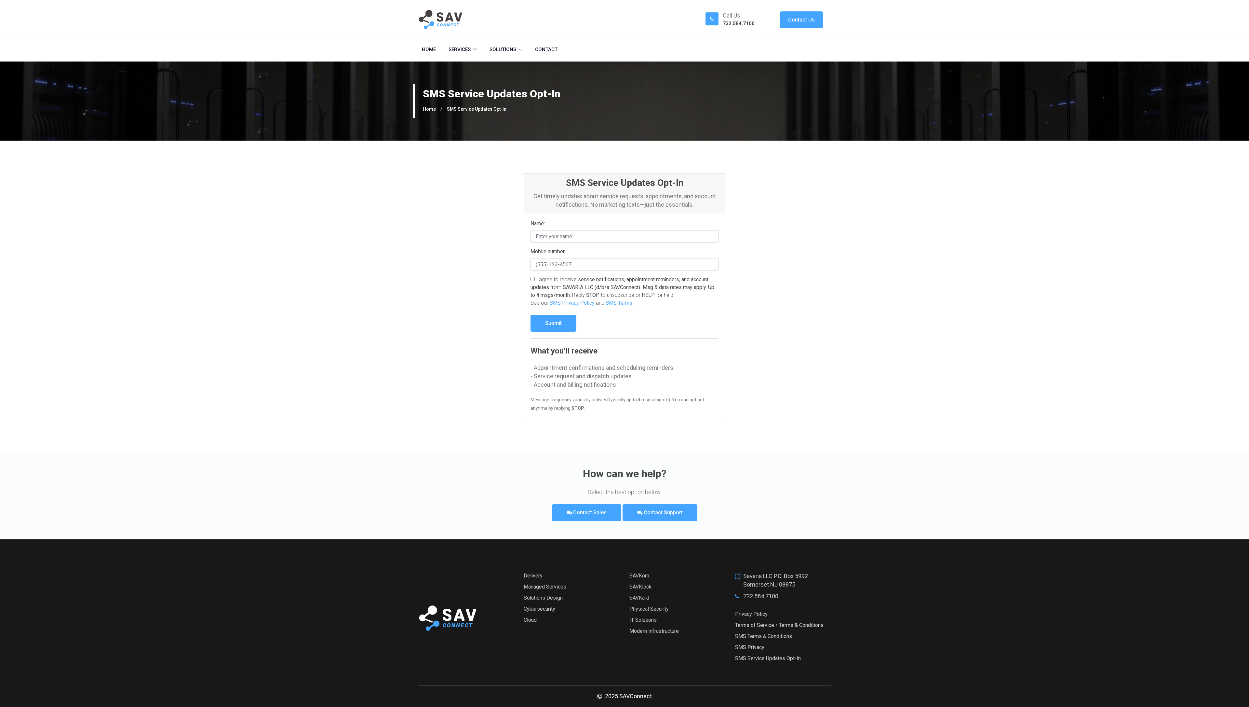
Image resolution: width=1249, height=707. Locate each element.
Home (429, 49)
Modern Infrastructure (654, 631)
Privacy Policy (751, 614)
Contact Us (801, 20)
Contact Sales (589, 512)
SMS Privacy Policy (572, 303)
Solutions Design (543, 598)
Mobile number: (548, 251)
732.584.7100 (739, 23)
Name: (537, 223)
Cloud (530, 620)
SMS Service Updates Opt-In (476, 109)
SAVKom (639, 576)
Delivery (533, 576)
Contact (546, 49)
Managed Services (545, 587)
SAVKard (639, 598)
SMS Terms (619, 303)
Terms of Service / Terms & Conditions (779, 625)
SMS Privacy (749, 647)
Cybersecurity (539, 609)
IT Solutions (643, 620)
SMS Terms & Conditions (763, 636)
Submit (553, 323)
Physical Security (649, 609)
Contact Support (662, 512)
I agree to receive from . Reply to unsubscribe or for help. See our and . (622, 291)
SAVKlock (640, 587)
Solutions (503, 49)
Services (460, 49)
